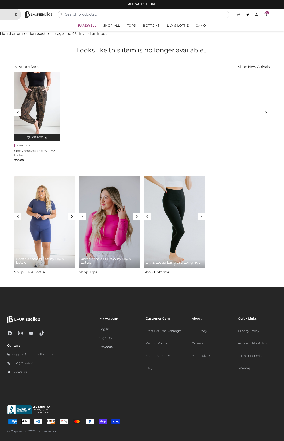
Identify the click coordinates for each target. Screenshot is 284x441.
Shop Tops (88, 272)
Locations (20, 372)
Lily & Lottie (178, 25)
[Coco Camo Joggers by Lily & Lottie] (37, 106)
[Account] (256, 14)
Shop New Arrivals (254, 67)
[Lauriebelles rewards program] (238, 14)
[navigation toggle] (17, 14)
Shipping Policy (158, 356)
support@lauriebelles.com (32, 354)
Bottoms (151, 25)
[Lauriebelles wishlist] (247, 14)
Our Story (199, 331)
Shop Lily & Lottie (29, 272)
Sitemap (244, 368)
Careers (197, 343)
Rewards (106, 347)
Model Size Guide (205, 356)
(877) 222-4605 (23, 363)
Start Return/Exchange (163, 331)
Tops (131, 25)
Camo (201, 25)
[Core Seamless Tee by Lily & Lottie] (44, 222)
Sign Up (105, 338)
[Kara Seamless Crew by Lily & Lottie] (109, 222)
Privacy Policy (248, 331)
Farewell (87, 25)
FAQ (149, 368)
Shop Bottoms (157, 272)
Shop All (111, 25)
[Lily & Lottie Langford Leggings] (174, 222)
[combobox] (143, 14)
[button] (265, 14)
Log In (104, 329)
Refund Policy (156, 343)
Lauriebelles (46, 431)
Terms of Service (250, 356)
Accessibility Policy (252, 343)
